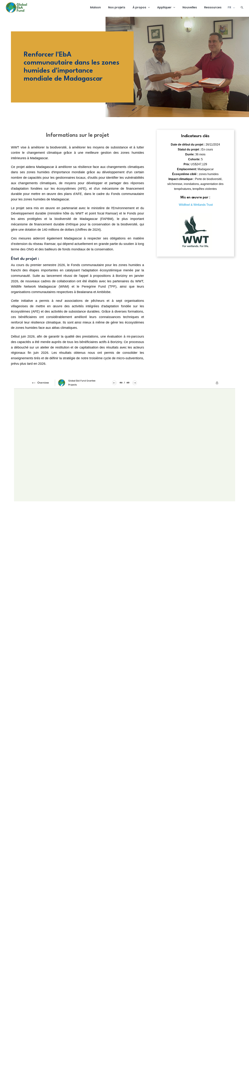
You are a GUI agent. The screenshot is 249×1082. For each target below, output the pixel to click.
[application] (148, 7)
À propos (139, 7)
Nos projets (116, 7)
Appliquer (164, 7)
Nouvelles (189, 7)
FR (230, 7)
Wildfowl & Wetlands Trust (196, 204)
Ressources (212, 7)
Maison (95, 7)
